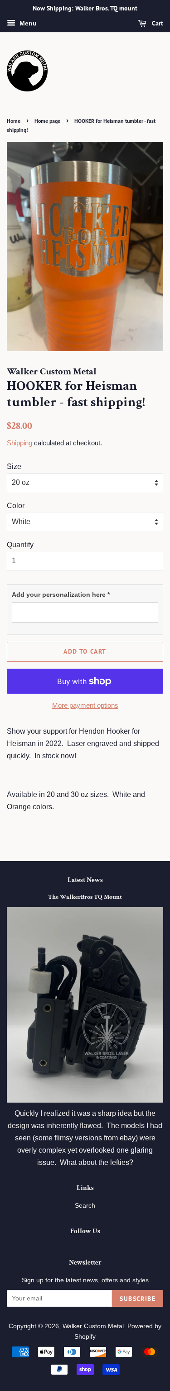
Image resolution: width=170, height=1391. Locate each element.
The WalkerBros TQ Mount (85, 897)
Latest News (85, 880)
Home (13, 120)
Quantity (20, 545)
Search (85, 1205)
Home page (47, 120)
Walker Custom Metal (93, 1326)
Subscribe (137, 1299)
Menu (27, 23)
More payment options (85, 705)
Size (14, 466)
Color (15, 505)
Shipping (19, 443)
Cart (156, 23)
